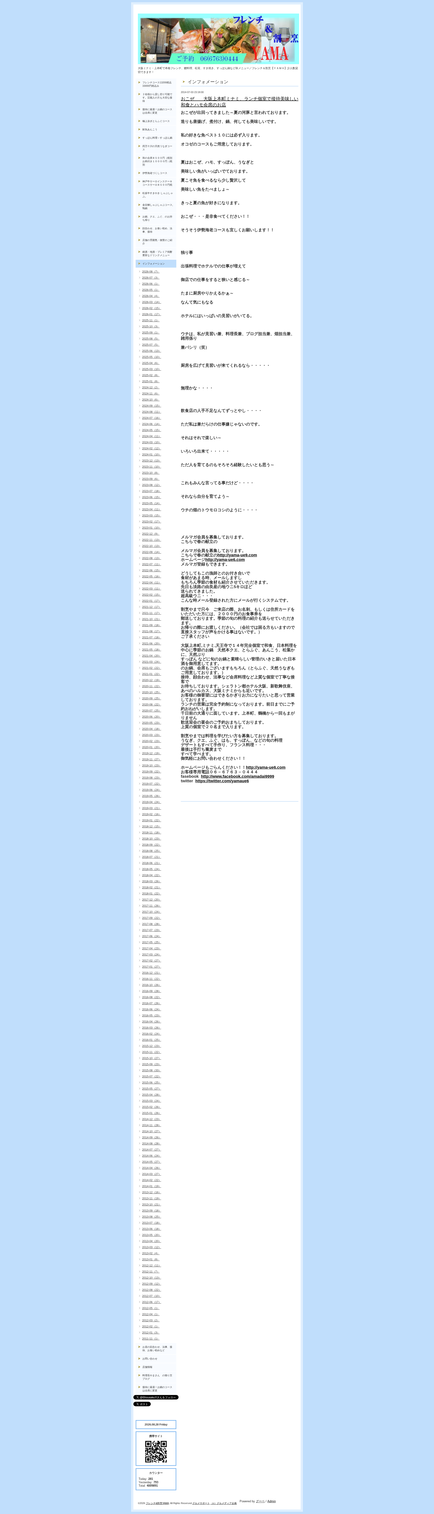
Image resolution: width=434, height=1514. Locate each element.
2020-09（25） (151, 698)
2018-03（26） (151, 881)
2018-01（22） (151, 893)
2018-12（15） (151, 826)
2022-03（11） (151, 588)
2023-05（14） (151, 503)
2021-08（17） (151, 631)
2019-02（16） (151, 814)
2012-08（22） (151, 1290)
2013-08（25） (151, 1216)
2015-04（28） (151, 1094)
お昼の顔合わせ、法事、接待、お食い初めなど (157, 1349)
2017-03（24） (151, 954)
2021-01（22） (151, 674)
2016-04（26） (151, 1021)
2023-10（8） (151, 472)
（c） (213, 1503)
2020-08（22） (151, 704)
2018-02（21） (151, 887)
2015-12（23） (151, 1046)
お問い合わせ (149, 1358)
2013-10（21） (151, 1204)
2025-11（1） (151, 320)
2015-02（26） (151, 1107)
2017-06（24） (151, 936)
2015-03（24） (151, 1101)
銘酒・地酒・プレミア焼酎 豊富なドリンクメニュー (159, 253)
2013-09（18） (151, 1210)
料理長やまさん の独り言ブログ (157, 1377)
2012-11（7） (151, 1271)
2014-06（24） (151, 1155)
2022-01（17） (151, 601)
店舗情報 (147, 1367)
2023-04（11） (151, 509)
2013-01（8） (151, 1259)
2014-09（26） (151, 1137)
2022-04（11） (151, 582)
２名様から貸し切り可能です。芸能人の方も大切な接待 (157, 97)
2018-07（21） (151, 857)
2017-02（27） (151, 960)
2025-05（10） (151, 357)
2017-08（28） (151, 924)
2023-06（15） (151, 497)
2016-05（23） (151, 1015)
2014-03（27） (151, 1174)
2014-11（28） (151, 1125)
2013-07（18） (151, 1222)
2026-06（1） (151, 283)
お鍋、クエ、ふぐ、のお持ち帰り (157, 218)
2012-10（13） (151, 1277)
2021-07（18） (151, 637)
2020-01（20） (151, 747)
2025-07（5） (151, 344)
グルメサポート (201, 1503)
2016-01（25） (151, 1040)
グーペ (260, 1501)
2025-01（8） (151, 381)
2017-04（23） (151, 948)
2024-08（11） (151, 412)
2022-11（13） (151, 540)
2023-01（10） (151, 527)
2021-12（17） (151, 607)
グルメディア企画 (227, 1503)
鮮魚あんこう (149, 129)
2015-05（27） (151, 1088)
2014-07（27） (151, 1149)
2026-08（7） (151, 271)
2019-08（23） (151, 777)
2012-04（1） (151, 1314)
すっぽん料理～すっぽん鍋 (157, 137)
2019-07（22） (151, 783)
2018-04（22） (151, 875)
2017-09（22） (151, 918)
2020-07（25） (151, 710)
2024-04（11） (151, 436)
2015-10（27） (151, 1058)
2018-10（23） (151, 838)
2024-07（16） (151, 418)
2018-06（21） (151, 863)
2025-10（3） (151, 326)
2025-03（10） (151, 369)
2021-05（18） (151, 649)
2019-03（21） (151, 808)
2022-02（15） (151, 594)
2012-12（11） (151, 1265)
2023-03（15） (151, 515)
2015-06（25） (151, 1082)
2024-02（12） (151, 448)
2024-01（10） (151, 454)
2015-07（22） (151, 1076)
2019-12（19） (151, 753)
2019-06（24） (151, 790)
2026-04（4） (151, 296)
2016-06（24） (151, 1009)
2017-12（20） (151, 899)
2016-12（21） (151, 972)
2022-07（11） (151, 564)
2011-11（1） (151, 1338)
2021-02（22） (151, 668)
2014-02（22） (151, 1180)
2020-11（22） (151, 686)
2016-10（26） (151, 985)
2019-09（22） (151, 771)
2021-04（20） (151, 655)
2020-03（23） (151, 735)
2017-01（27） (151, 966)
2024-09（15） (151, 405)
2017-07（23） (151, 930)
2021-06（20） (151, 643)
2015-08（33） (151, 1070)
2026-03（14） (151, 302)
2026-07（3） (151, 277)
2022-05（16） (151, 576)
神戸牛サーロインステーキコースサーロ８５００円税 (157, 183)
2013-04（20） (151, 1241)
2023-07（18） (151, 491)
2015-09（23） (151, 1064)
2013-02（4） (151, 1253)
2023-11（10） (151, 466)
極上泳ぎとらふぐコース (156, 121)
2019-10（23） (151, 765)
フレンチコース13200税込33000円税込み (157, 84)
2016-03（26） (151, 1027)
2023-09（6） (151, 479)
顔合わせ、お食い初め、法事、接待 (157, 230)
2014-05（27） (151, 1162)
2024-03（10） (151, 442)
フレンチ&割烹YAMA (157, 1503)
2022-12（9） (151, 533)
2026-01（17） (151, 314)
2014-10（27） (151, 1131)
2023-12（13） (151, 460)
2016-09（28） (151, 991)
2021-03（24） (151, 662)
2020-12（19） (151, 680)
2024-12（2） (151, 387)
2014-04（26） (151, 1168)
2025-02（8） (151, 375)
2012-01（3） (151, 1332)
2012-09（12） (151, 1283)
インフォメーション (153, 263)
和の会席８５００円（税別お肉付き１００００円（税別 (157, 161)
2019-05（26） (151, 796)
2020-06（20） (151, 716)
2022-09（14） (151, 552)
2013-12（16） (151, 1192)
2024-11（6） (151, 393)
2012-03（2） (151, 1320)
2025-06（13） (151, 351)
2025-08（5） (151, 338)
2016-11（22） (151, 979)
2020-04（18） (151, 729)
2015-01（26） (151, 1113)
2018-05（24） (151, 869)
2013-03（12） (151, 1247)
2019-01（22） (151, 820)
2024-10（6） (151, 399)
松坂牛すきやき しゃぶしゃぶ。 (157, 195)
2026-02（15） (151, 308)
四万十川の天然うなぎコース (157, 148)
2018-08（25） (151, 851)
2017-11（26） (151, 905)
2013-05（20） (151, 1235)
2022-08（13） (151, 558)
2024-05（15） (151, 430)
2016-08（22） (151, 997)
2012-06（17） (151, 1302)
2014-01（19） (151, 1186)
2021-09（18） (151, 625)
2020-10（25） (151, 692)
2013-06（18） (151, 1229)
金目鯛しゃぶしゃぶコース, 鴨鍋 (158, 206)
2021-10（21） (151, 619)
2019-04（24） (151, 802)
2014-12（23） (151, 1119)
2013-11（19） (151, 1198)
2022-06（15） (151, 570)
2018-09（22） (151, 844)
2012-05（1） (151, 1308)
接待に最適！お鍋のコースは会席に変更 (157, 111)
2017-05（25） (151, 942)
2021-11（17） (151, 613)
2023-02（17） (151, 521)
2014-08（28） (151, 1143)
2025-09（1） (151, 332)
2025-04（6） (151, 363)
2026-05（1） (151, 290)
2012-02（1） (151, 1326)
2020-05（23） (151, 722)
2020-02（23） (151, 741)
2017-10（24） (151, 912)
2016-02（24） (151, 1033)
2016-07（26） (151, 1003)
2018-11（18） (151, 832)
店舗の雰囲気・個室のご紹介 (157, 242)
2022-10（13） (151, 546)
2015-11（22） (151, 1052)
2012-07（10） (151, 1296)
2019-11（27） (151, 759)
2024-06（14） (151, 424)
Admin (271, 1501)
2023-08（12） (151, 485)
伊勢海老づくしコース (154, 173)
